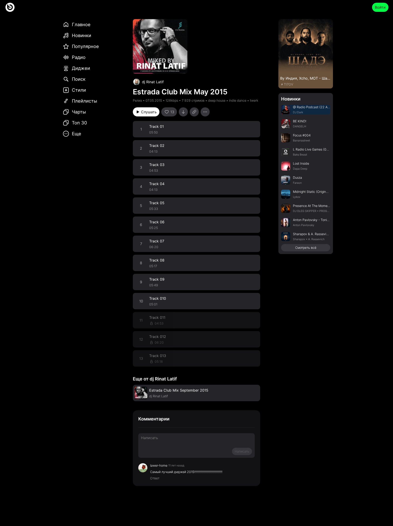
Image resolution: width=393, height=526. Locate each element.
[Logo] (10, 7)
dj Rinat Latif (153, 82)
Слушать (149, 112)
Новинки (290, 99)
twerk (254, 100)
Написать (242, 451)
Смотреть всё (305, 247)
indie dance (237, 100)
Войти (380, 7)
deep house (216, 100)
